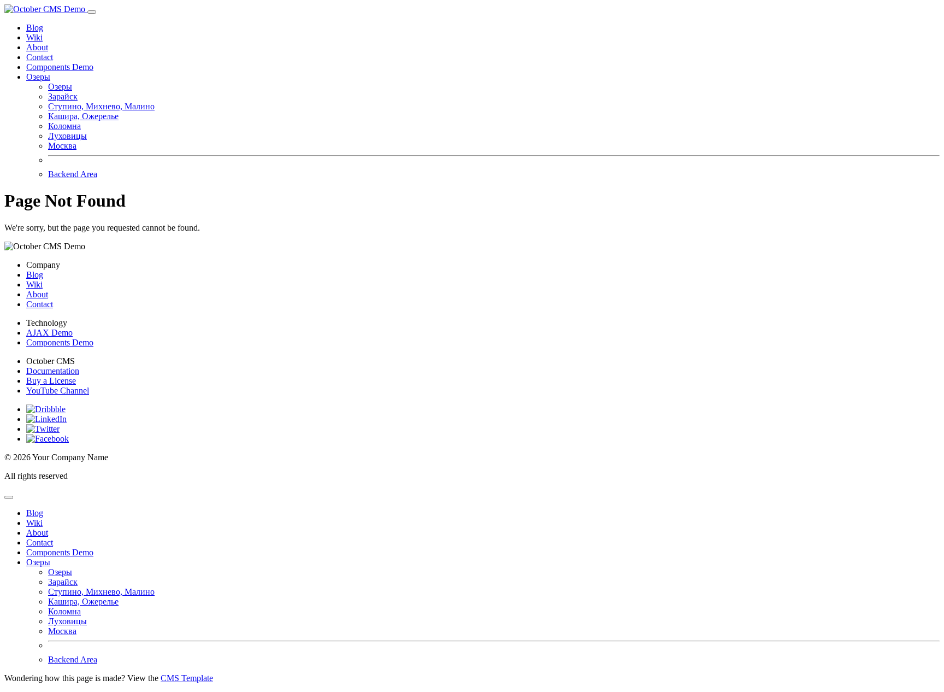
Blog (34, 27)
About (37, 47)
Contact (39, 57)
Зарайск (63, 96)
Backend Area (72, 174)
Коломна (64, 126)
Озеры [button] (38, 76)
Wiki (34, 37)
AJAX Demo (49, 332)
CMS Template (187, 678)
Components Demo (59, 67)
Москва (62, 145)
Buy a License (51, 380)
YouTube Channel (57, 390)
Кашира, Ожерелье (83, 116)
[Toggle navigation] (91, 12)
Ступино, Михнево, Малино (101, 106)
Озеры (60, 86)
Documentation (52, 371)
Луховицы (67, 135)
